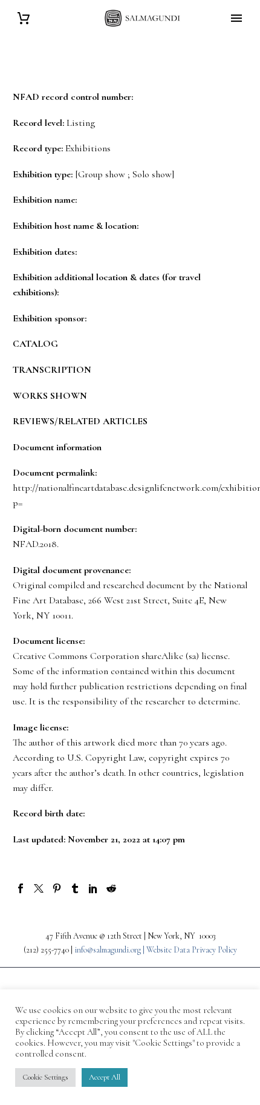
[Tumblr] (75, 888)
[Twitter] (39, 888)
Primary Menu (236, 18)
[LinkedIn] (93, 888)
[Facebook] (20, 888)
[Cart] (23, 18)
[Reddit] (111, 888)
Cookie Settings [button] (45, 1077)
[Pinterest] (57, 888)
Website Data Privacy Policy (191, 950)
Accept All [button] (104, 1077)
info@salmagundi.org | (110, 950)
